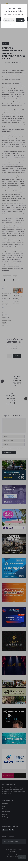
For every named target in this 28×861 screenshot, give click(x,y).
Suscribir (20, 20)
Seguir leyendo (14, 24)
